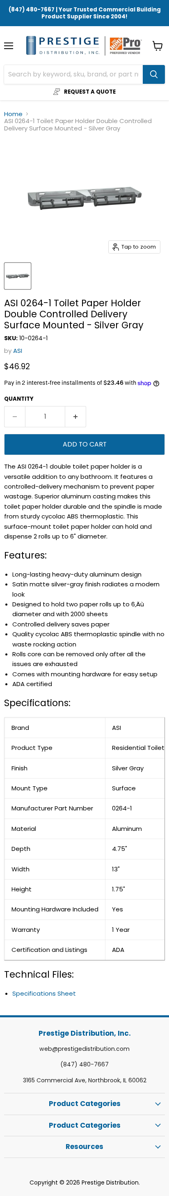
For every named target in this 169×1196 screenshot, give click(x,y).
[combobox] (73, 74)
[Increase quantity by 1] (75, 416)
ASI (17, 350)
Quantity (19, 399)
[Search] (154, 74)
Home (13, 113)
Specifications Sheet (44, 993)
